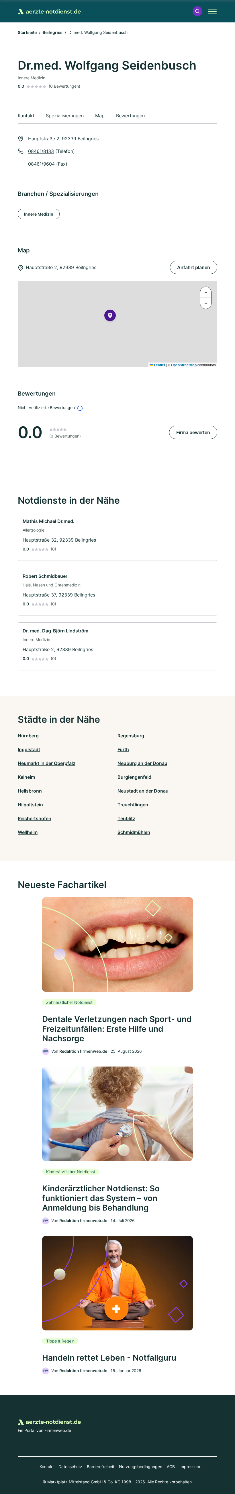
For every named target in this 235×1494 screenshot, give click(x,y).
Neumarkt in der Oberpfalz (46, 763)
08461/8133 (41, 151)
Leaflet (159, 364)
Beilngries (52, 32)
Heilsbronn (30, 791)
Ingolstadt (29, 749)
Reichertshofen (34, 818)
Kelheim (26, 777)
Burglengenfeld (134, 777)
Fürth (123, 749)
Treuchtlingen (132, 805)
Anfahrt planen (193, 267)
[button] (197, 11)
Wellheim (28, 832)
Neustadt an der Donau (143, 791)
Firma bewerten (193, 432)
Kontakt (47, 1466)
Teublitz (126, 818)
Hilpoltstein (30, 805)
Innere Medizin (38, 214)
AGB (171, 1466)
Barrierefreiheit (100, 1466)
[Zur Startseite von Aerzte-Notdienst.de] (49, 11)
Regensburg (130, 736)
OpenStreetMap (184, 364)
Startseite (27, 32)
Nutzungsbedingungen (140, 1466)
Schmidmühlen (133, 832)
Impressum (189, 1466)
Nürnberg (28, 736)
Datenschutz (70, 1466)
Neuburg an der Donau (142, 763)
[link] (117, 537)
